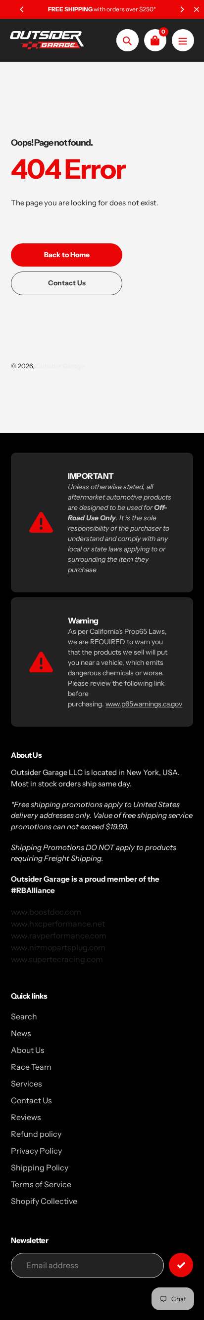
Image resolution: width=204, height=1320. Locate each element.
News (21, 1033)
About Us (28, 1050)
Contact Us (31, 1100)
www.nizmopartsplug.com (58, 947)
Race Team (31, 1067)
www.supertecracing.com (57, 959)
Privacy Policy (36, 1151)
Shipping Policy (39, 1167)
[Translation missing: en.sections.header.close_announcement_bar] (197, 9)
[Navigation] (183, 40)
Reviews (26, 1117)
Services (26, 1083)
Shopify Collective (44, 1201)
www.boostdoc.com (46, 912)
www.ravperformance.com (58, 935)
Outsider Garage (60, 366)
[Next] (182, 9)
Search (24, 1016)
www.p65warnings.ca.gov (143, 703)
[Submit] (181, 1265)
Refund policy (36, 1134)
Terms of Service (41, 1184)
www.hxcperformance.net (58, 924)
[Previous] (22, 9)
